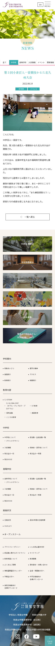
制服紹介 (33, 380)
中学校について (10, 437)
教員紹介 (7, 380)
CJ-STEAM (8, 399)
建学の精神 (34, 368)
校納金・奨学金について (39, 447)
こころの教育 (11, 417)
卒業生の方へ (9, 576)
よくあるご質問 (10, 564)
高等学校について (10, 478)
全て (4, 62)
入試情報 (31, 62)
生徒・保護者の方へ (37, 570)
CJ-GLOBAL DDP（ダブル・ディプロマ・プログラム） (15, 406)
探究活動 (9, 413)
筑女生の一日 (9, 453)
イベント (41, 62)
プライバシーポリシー (12, 547)
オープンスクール (12, 534)
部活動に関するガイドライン (14, 553)
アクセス (33, 374)
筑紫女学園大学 (39, 614)
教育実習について (10, 558)
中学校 (13, 62)
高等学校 (22, 62)
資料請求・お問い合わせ (39, 564)
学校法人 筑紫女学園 (18, 614)
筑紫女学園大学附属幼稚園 (38, 629)
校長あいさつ (9, 368)
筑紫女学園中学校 (13, 629)
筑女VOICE (8, 459)
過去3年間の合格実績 (37, 520)
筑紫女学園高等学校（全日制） (27, 619)
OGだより (8, 526)
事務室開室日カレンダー (13, 570)
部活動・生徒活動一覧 (38, 437)
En (40, 4)
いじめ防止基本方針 (37, 547)
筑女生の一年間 (35, 453)
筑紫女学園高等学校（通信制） (27, 624)
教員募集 (33, 558)
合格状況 (7, 520)
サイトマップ (34, 553)
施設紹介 (7, 374)
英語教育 (35, 413)
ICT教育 (34, 406)
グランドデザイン (12, 441)
